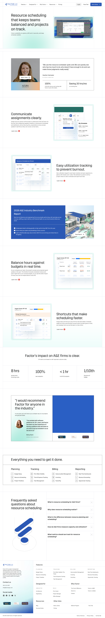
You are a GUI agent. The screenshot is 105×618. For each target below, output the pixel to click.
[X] (15, 595)
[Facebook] (6, 595)
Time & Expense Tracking (59, 576)
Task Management (57, 579)
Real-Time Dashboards (93, 572)
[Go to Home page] (11, 4)
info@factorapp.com (7, 587)
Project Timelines (40, 577)
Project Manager (57, 593)
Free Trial (90, 605)
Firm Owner (55, 591)
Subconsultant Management (77, 572)
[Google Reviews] (74, 437)
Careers (73, 593)
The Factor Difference (76, 588)
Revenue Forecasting (93, 574)
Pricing (55, 608)
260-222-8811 (6, 585)
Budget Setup (39, 572)
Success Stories (40, 608)
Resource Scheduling (41, 574)
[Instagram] (9, 595)
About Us (73, 590)
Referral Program (75, 605)
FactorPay (73, 577)
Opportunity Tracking (93, 577)
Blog (37, 605)
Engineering (39, 593)
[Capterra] (62, 437)
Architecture (39, 591)
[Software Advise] (85, 437)
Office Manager (56, 596)
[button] (24, 4)
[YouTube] (12, 595)
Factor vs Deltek (92, 590)
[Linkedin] (4, 595)
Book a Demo (57, 605)
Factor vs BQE (91, 588)
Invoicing (73, 574)
